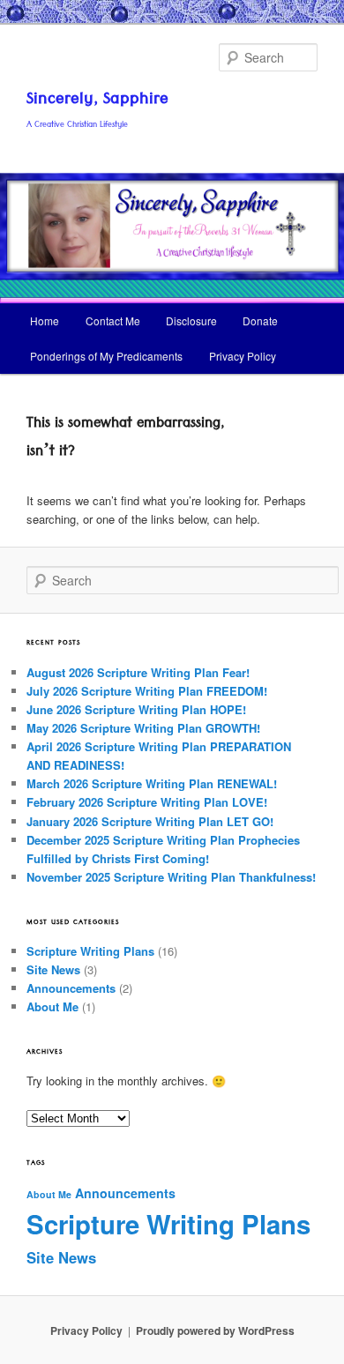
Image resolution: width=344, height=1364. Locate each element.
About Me (52, 1006)
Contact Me (113, 320)
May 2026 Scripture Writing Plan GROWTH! (143, 727)
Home (44, 320)
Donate (260, 320)
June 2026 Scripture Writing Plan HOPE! (136, 709)
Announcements (71, 988)
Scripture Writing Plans (90, 951)
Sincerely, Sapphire (97, 101)
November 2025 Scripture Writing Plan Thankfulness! (171, 876)
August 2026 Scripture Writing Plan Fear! (138, 672)
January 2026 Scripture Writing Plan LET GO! (149, 821)
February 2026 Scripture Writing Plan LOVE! (146, 802)
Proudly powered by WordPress (215, 1330)
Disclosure (191, 320)
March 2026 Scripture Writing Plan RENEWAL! (151, 783)
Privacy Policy (242, 355)
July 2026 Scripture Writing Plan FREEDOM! (146, 690)
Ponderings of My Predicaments (106, 355)
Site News (53, 969)
